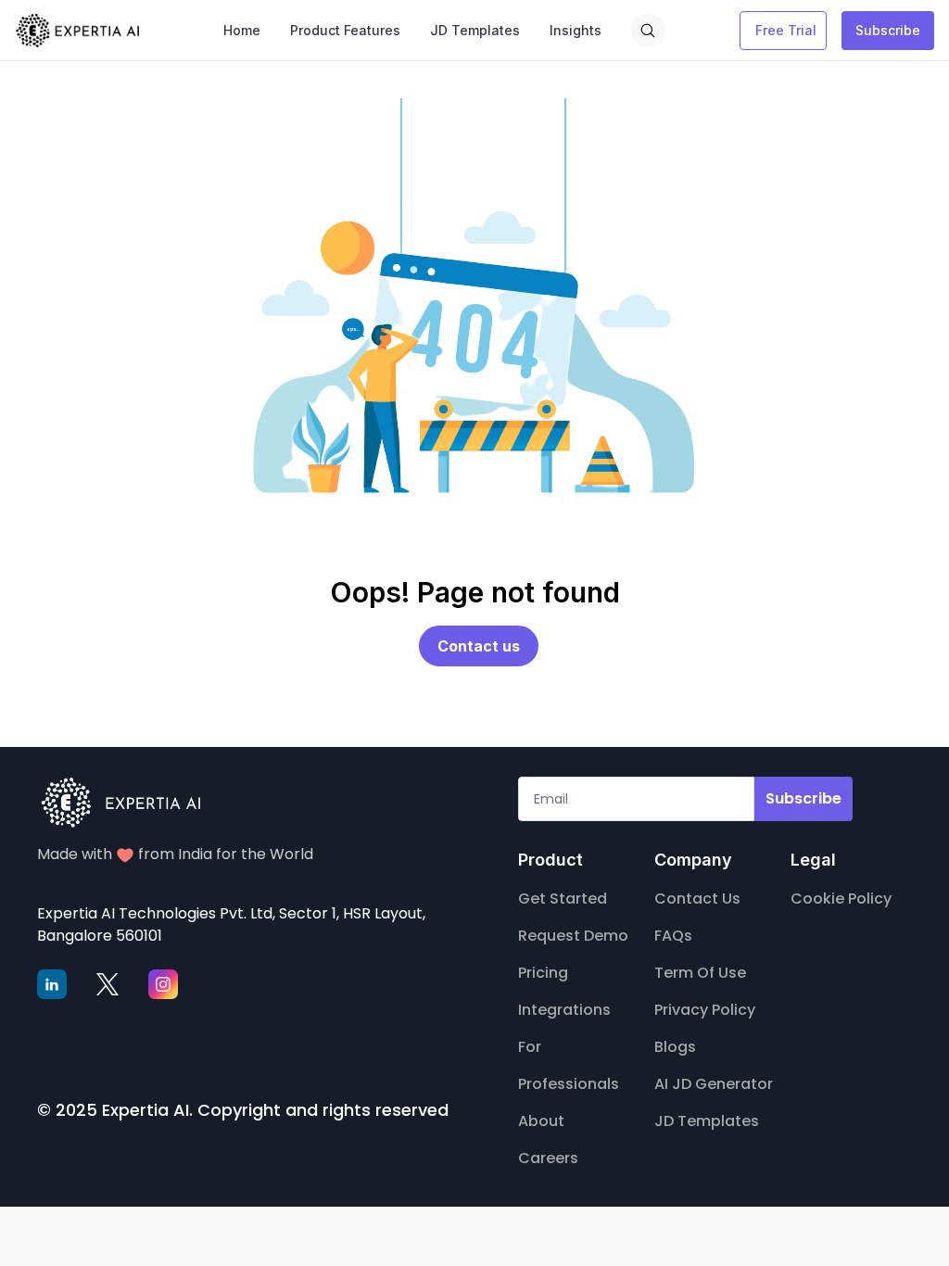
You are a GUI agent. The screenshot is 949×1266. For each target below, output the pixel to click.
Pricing (543, 972)
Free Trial (785, 30)
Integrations (564, 1009)
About (541, 1121)
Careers (548, 1158)
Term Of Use (700, 972)
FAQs (673, 935)
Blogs (675, 1046)
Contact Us (697, 898)
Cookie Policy (841, 898)
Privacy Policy (704, 1009)
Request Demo (573, 935)
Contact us (478, 646)
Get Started (562, 898)
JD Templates (706, 1121)
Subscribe (887, 30)
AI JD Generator (713, 1084)
